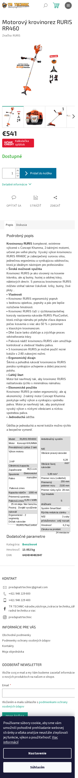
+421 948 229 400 (19, 600)
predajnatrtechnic (20, 617)
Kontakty (8, 646)
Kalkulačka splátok (22, 143)
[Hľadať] (45, 5)
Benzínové (29, 544)
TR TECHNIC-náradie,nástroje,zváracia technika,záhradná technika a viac (42, 608)
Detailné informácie (14, 184)
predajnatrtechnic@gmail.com (28, 587)
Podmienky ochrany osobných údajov (26, 640)
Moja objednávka (13, 652)
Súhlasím (37, 767)
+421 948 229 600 (19, 593)
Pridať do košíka (41, 173)
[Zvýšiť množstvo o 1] (17, 170)
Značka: (11, 35)
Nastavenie (37, 753)
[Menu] (68, 5)
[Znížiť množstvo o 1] (17, 175)
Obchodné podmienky (16, 635)
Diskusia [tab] (21, 225)
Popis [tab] (9, 225)
